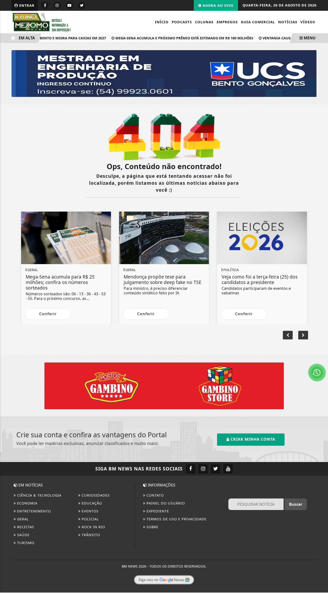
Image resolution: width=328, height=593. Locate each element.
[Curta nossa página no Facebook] (190, 469)
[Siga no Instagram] (57, 5)
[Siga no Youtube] (69, 5)
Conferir (48, 313)
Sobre (151, 527)
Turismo (25, 542)
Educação (91, 503)
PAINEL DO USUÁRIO (165, 503)
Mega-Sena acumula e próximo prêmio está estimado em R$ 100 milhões (178, 38)
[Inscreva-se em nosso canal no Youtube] (228, 469)
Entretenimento (33, 511)
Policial (89, 519)
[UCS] (164, 73)
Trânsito (90, 535)
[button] (303, 335)
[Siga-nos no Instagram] (203, 469)
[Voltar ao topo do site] (320, 356)
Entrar (26, 5)
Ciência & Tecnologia (38, 495)
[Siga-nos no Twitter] (215, 469)
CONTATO (154, 495)
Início (162, 21)
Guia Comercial (258, 21)
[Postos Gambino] (164, 385)
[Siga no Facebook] (45, 5)
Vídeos (307, 21)
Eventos (89, 511)
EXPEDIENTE (157, 511)
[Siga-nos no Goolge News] (164, 579)
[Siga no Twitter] (81, 5)
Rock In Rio (92, 527)
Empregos (227, 21)
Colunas (204, 21)
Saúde (23, 535)
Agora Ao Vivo (217, 5)
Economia (26, 503)
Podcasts (182, 21)
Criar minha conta (252, 439)
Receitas (25, 527)
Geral (22, 519)
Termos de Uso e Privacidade (176, 519)
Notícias (287, 21)
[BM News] (48, 21)
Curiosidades (95, 495)
